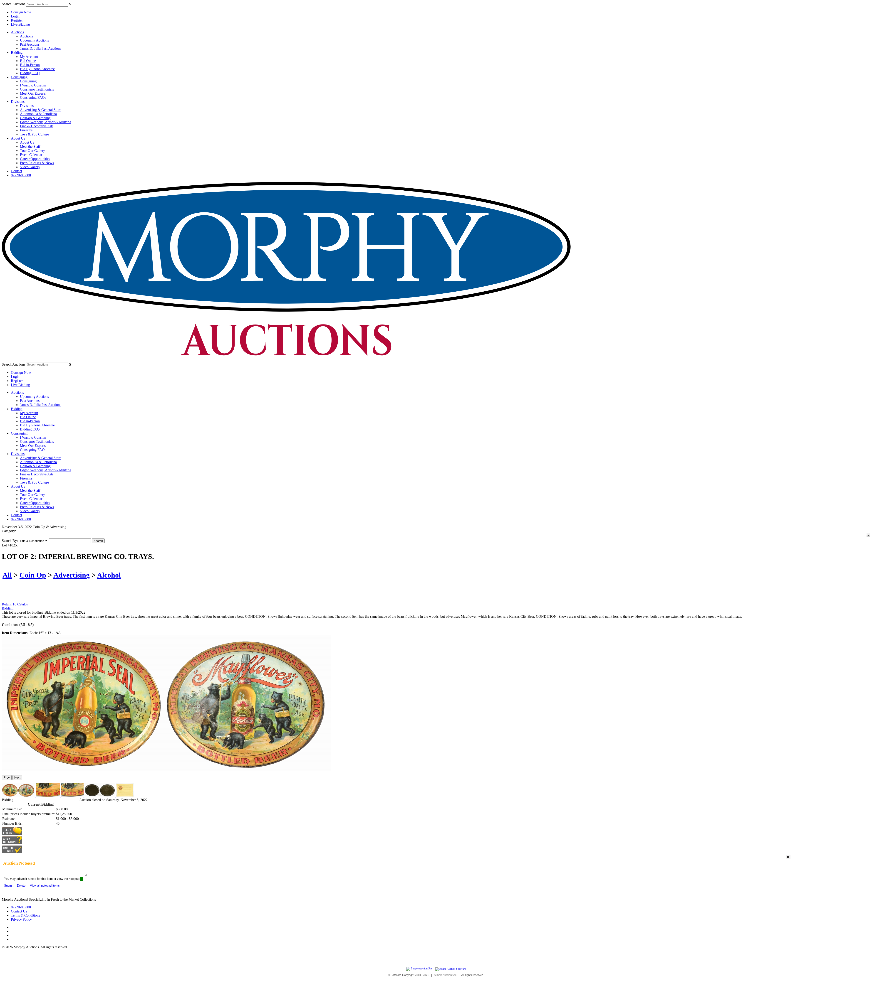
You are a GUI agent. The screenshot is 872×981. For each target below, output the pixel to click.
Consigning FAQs (33, 97)
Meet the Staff (30, 146)
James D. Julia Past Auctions (40, 48)
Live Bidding (20, 24)
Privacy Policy (21, 919)
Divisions (18, 101)
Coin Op (33, 575)
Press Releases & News (37, 163)
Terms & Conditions (25, 915)
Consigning (19, 77)
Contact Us (19, 911)
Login (15, 16)
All (7, 575)
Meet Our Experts (33, 93)
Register (17, 20)
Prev (7, 777)
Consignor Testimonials (37, 89)
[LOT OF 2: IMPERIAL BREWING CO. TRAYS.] (166, 770)
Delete (21, 885)
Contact (16, 171)
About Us (18, 138)
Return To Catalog (15, 604)
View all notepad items (45, 885)
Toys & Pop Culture (34, 134)
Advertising (71, 575)
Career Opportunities (35, 159)
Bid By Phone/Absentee (37, 69)
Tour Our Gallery (32, 150)
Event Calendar (31, 155)
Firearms (26, 130)
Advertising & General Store (40, 110)
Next (17, 777)
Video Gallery (30, 167)
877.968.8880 (21, 175)
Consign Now (21, 12)
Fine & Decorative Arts (36, 126)
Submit (8, 885)
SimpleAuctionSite (445, 975)
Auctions (17, 32)
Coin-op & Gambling (35, 118)
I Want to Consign (33, 85)
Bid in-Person (30, 65)
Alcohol (109, 575)
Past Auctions (30, 44)
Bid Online (28, 61)
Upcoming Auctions (34, 40)
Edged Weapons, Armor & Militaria (45, 122)
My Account (29, 57)
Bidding (16, 52)
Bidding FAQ (30, 73)
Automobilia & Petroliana (38, 114)
